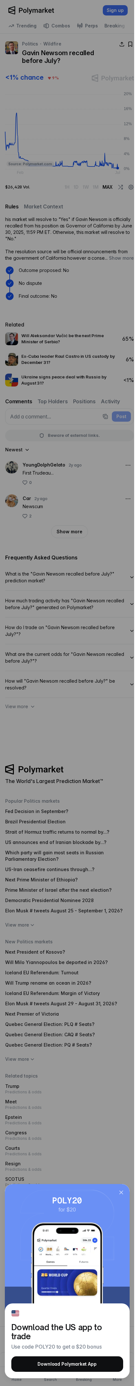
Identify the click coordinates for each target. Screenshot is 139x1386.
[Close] (121, 1192)
